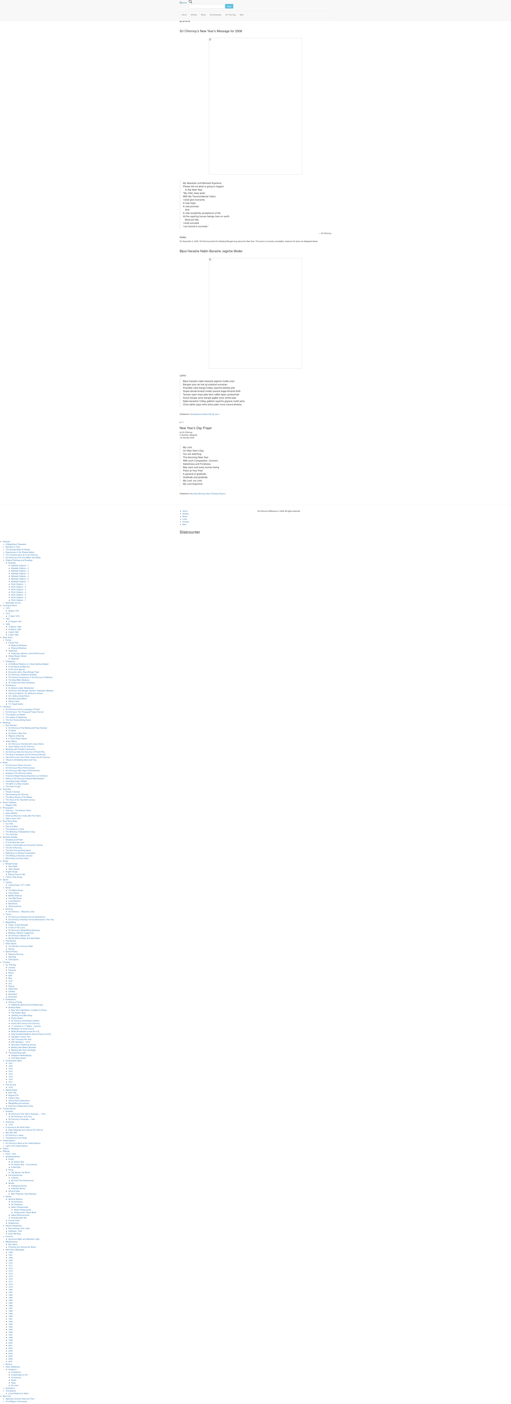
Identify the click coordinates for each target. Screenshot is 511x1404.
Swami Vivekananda (19, 1207)
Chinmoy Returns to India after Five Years (23, 815)
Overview (7, 789)
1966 (10, 1252)
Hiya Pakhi (12, 866)
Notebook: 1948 (15, 1231)
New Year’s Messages (15, 1249)
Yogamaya (12, 650)
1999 (10, 1340)
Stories (11, 1183)
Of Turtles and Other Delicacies (21, 682)
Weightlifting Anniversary (18, 1103)
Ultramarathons (14, 906)
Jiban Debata (14, 869)
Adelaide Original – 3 (20, 570)
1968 (10, 1257)
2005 (10, 1356)
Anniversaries (215, 14)
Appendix (15, 658)
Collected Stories (18, 1188)
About (203, 14)
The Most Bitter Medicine (18, 680)
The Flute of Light (13, 786)
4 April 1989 (13, 632)
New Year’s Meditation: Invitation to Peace (29, 1010)
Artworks (6, 541)
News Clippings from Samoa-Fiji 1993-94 (25, 1129)
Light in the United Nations (17, 1145)
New (242, 14)
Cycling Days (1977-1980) (19, 885)
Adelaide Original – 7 (20, 581)
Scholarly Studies (10, 837)
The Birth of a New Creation (17, 783)
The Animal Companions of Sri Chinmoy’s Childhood (30, 677)
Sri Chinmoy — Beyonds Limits (21, 911)
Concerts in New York (17, 733)
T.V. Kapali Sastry (15, 704)
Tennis (8, 914)
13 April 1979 (14, 616)
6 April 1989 (13, 634)
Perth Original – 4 (18, 592)
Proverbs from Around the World (22, 1247)
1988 (10, 1310)
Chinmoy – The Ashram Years (18, 810)
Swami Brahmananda (20, 1215)
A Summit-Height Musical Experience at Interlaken (27, 775)
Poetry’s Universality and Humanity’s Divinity (24, 845)
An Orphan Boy (17, 1161)
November (12, 994)
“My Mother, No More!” (20, 1172)
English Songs (12, 871)
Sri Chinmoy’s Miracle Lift (19, 935)
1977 (10, 1082)
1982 (10, 1295)
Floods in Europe (13, 791)
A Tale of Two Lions (16, 927)
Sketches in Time (13, 546)
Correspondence (10, 605)
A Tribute (12, 730)
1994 (10, 1326)
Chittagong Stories (19, 1185)
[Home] (184, 2)
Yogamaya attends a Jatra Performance (28, 653)
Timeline (6, 962)
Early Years (7, 637)
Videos (6, 1148)
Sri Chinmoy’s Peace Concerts (18, 765)
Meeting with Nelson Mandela (23, 1047)
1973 (10, 1071)
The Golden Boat (18, 1012)
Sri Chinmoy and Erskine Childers (25, 1020)
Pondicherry (11, 685)
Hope (13, 1382)
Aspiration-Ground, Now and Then (20, 1398)
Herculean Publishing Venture (23, 1044)
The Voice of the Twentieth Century (20, 799)
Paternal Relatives (18, 648)
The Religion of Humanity (16, 1401)
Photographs (8, 807)
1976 (10, 1079)
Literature (7, 706)
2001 (10, 1345)
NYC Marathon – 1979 (20, 1042)
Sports (5, 879)
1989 (8, 624)
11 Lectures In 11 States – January (26, 1026)
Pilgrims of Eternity (16, 735)
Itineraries (10, 1121)
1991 (10, 1318)
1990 (10, 1316)
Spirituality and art (13, 602)
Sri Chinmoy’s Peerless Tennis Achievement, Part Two (31, 919)
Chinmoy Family (15, 1002)
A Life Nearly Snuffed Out (19, 666)
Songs (5, 861)
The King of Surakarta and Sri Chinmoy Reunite (26, 754)
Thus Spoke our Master (15, 714)
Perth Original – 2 (18, 586)
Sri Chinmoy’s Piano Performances (20, 767)
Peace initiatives (9, 802)
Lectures (9, 1236)
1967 (10, 1255)
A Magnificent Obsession (16, 544)
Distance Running (15, 954)
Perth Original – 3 (18, 589)
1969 (10, 1260)
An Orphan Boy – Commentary (24, 1164)
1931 (10, 1063)
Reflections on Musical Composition (21, 853)
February (12, 970)
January (11, 967)
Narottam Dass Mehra (17, 698)
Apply (229, 6)
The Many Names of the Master (19, 797)
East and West (12, 826)
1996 (10, 1332)
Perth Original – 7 (18, 600)
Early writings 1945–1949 (19, 1228)
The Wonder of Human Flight (20, 946)
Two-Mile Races (15, 898)
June (10, 980)
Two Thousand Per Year (21, 1039)
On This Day (230, 14)
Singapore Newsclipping (21, 1055)
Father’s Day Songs (14, 877)
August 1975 (13, 610)
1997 (10, 1334)
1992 (10, 1321)
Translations (11, 1390)
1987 (10, 1308)
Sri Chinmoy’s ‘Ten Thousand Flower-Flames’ (25, 712)
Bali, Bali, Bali (11, 1132)
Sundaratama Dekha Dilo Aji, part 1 (205, 414)
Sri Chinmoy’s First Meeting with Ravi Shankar (27, 727)
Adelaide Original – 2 (20, 568)
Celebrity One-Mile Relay (21, 1015)
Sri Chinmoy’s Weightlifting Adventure (24, 930)
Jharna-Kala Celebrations (19, 1100)
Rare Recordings (10, 821)
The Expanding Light (17, 1052)
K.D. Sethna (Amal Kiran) (19, 696)
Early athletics (11, 813)
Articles (194, 14)
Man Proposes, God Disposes (23, 1193)
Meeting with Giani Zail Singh (23, 1050)
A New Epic (16, 1167)
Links (184, 519)
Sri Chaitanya (16, 1204)
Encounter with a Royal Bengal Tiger (23, 672)
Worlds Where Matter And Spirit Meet (24, 938)
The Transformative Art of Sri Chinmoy (22, 554)
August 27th (13, 1095)
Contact (185, 521)
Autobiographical (13, 1156)
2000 (10, 1342)
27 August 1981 (15, 621)
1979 (8, 613)
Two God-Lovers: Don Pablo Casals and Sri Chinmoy (28, 757)
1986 (10, 1305)
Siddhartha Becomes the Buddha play (27, 1004)
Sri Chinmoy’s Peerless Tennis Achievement (26, 917)
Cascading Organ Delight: (16, 781)
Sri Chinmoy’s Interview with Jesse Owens (26, 743)
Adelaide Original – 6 (20, 578)
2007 (10, 1361)
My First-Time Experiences (22, 1180)
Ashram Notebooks (14, 1225)
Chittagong (10, 661)
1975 (8, 608)
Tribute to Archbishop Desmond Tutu (21, 759)
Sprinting (12, 956)
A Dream (15, 1177)
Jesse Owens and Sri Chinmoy (21, 746)
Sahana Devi (13, 701)
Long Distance (14, 901)
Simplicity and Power (14, 839)
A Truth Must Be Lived (15, 842)
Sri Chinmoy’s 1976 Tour (21, 1116)
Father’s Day (13, 1098)
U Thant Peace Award (17, 738)
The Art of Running (14, 847)
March (11, 972)
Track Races (13, 893)
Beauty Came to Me (16, 874)
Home (184, 14)
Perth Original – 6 (18, 597)
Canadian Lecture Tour (21, 1036)
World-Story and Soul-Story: (17, 858)
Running (9, 909)
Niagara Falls (11, 805)
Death (13, 1380)
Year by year (11, 1084)
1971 (10, 1265)
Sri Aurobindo (17, 1201)
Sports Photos (11, 951)
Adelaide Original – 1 (20, 565)
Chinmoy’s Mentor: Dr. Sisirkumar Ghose (25, 693)
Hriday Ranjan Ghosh (17, 656)
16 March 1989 (14, 626)
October (11, 991)
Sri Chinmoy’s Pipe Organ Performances (23, 770)
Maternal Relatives (19, 645)
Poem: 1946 (11, 1153)
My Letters (12, 1244)
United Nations (9, 1140)
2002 (10, 1348)
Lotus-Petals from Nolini (18, 1393)
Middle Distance (15, 895)
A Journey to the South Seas (18, 1127)
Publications (11, 999)
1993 (10, 1324)
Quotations (10, 1388)
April (10, 975)
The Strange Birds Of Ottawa (18, 549)
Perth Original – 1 (18, 584)
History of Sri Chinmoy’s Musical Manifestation (25, 778)
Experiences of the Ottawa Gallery (20, 552)
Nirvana (9, 1364)
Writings (6, 1151)
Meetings (7, 722)
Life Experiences (15, 1175)
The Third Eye (12, 834)
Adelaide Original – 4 (20, 573)
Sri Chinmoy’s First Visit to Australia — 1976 (26, 1113)
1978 (10, 1284)
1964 (10, 1066)
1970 (10, 1068)
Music (5, 762)
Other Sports (11, 943)
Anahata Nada (14, 1007)
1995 (10, 1329)
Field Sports (13, 959)
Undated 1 (12, 1369)
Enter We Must (14, 1233)
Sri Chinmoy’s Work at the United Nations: (23, 1143)
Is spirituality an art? (19, 1374)
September (13, 988)
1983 (10, 1297)
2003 (10, 1350)
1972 (10, 1268)
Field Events (11, 940)
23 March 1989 (14, 629)
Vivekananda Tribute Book (25, 1212)
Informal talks (14, 1191)
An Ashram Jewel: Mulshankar (21, 688)
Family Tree (13, 642)
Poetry (11, 1159)
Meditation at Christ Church (22, 1028)
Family (8, 640)
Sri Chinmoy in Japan (15, 1135)
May (10, 978)
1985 (10, 1303)
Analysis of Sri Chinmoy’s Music (19, 773)
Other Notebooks (13, 1366)
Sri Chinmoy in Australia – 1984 (21, 1119)
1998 (10, 1337)
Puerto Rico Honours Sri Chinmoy (25, 1023)
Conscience (16, 1377)
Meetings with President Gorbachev (21, 749)
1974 (10, 1074)
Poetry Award (16, 1018)
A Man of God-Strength (18, 924)
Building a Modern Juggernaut (21, 932)
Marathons (12, 903)
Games (11, 948)
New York (7, 1396)
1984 (10, 1300)
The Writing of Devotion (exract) (19, 855)
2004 (10, 1353)
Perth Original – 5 (18, 594)
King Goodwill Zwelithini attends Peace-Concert (31, 1034)
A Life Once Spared (16, 669)
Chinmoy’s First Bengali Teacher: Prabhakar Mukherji (30, 690)
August (11, 986)
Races (8, 887)
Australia (12, 562)
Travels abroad (9, 1108)
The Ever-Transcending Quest (18, 720)
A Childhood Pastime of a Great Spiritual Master (28, 664)
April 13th (12, 1092)
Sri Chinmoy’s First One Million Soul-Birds (23, 557)
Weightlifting (11, 922)
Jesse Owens (11, 741)
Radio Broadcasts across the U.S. (25, 1031)
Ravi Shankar (11, 725)
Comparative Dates (14, 1060)
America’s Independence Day (20, 1106)
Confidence (16, 1372)
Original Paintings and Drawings (19, 560)
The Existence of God (15, 829)
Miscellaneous (12, 1241)
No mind (14, 1385)
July (10, 983)
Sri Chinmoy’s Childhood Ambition (22, 674)
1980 (10, 1289)
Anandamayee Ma (19, 1217)
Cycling (9, 882)
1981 (8, 618)
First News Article (18, 1058)
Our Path (9, 823)
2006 (10, 1358)
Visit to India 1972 (13, 818)
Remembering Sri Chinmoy (17, 794)
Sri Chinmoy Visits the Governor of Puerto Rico (25, 751)
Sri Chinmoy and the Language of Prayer (23, 709)
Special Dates (11, 1090)
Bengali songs (11, 863)
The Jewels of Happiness (16, 717)
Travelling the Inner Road (16, 1137)
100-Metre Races (15, 890)
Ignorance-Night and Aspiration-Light (23, 1239)
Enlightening (13, 1223)
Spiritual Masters (15, 1199)
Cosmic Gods (14, 1220)
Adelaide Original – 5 (20, 576)
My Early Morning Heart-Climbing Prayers (207, 493)
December (12, 996)
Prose (10, 1169)
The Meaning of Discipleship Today (20, 831)
